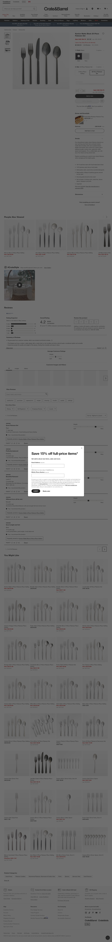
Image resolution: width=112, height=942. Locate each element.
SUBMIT (35, 491)
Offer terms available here (71, 485)
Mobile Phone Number (40, 472)
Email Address (37, 462)
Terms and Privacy (43, 483)
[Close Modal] (82, 448)
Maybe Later (46, 491)
